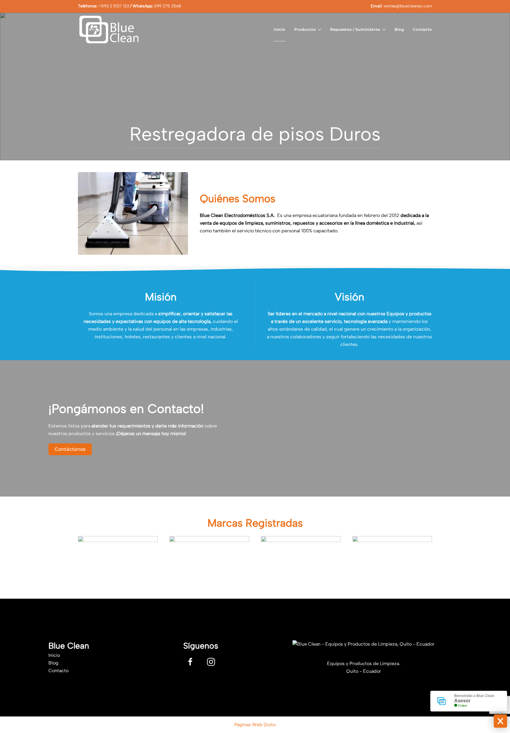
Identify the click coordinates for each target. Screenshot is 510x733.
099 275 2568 (167, 6)
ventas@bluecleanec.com (407, 6)
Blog (399, 29)
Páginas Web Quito (255, 724)
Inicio (279, 29)
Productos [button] (305, 29)
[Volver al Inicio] (108, 29)
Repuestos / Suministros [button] (355, 29)
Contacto (422, 29)
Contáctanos (70, 449)
